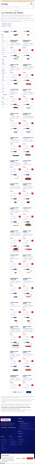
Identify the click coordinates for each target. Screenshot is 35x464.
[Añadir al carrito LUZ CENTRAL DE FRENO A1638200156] (32, 75)
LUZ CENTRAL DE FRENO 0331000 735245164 (14, 376)
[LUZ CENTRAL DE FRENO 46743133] (15, 58)
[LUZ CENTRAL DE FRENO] (15, 83)
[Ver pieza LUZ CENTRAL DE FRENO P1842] (27, 146)
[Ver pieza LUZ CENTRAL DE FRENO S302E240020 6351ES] (14, 50)
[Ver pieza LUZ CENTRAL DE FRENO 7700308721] (14, 217)
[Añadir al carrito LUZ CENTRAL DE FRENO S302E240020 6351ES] (20, 50)
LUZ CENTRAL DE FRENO (14, 89)
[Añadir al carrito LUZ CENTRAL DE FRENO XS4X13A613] (20, 169)
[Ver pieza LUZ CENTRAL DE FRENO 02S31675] (14, 123)
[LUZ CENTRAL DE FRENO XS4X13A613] (15, 155)
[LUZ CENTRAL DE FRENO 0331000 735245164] (15, 369)
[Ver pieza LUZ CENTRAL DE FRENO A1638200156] (27, 75)
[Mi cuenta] (28, 4)
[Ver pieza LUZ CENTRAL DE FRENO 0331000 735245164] (14, 385)
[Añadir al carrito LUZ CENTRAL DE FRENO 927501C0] (32, 385)
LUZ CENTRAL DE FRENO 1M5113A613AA (27, 114)
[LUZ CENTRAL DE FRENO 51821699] (15, 132)
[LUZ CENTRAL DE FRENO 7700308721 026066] (28, 34)
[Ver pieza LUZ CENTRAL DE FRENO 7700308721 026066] (27, 50)
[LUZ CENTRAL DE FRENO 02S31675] (15, 107)
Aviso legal (11, 439)
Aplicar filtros (2, 463)
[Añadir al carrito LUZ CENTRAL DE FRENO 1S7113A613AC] (32, 288)
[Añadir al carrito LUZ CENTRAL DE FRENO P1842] (32, 146)
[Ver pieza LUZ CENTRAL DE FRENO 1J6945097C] (14, 241)
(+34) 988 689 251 (27, 425)
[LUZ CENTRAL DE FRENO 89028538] (15, 345)
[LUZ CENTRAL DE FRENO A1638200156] (28, 58)
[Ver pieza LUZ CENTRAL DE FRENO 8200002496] (27, 312)
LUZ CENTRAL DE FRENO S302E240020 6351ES (14, 41)
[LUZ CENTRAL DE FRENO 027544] (28, 249)
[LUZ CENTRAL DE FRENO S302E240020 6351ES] (15, 34)
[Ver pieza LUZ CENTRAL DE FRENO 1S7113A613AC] (27, 288)
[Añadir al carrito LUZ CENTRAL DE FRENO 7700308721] (20, 217)
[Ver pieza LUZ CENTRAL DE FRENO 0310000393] (27, 241)
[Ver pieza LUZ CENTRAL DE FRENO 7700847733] (27, 193)
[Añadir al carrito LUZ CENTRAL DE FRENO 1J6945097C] (20, 241)
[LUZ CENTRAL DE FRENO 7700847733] (28, 178)
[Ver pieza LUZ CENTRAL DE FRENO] (14, 99)
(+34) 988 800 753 (22, 425)
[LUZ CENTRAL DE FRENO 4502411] (28, 320)
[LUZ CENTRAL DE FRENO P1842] (28, 132)
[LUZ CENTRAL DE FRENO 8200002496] (28, 296)
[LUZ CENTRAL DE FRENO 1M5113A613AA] (28, 107)
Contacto (2, 446)
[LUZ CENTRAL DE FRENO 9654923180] (15, 178)
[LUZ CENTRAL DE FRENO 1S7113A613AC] (28, 272)
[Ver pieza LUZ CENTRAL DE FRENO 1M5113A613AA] (27, 123)
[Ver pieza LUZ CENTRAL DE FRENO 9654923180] (14, 193)
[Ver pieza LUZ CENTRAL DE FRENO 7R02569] (14, 337)
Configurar (24, 458)
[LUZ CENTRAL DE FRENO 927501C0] (28, 369)
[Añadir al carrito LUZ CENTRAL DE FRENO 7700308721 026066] (32, 50)
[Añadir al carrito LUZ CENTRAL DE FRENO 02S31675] (20, 123)
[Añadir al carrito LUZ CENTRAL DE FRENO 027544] (32, 264)
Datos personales (21, 439)
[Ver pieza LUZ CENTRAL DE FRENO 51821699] (14, 146)
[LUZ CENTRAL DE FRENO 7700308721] (15, 202)
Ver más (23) (5, 94)
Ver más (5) (5, 56)
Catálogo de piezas (3, 439)
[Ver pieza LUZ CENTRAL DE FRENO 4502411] (27, 337)
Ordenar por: (4, 25)
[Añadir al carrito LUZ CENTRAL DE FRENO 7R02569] (20, 337)
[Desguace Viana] (6, 419)
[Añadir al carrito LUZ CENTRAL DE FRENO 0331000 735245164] (20, 385)
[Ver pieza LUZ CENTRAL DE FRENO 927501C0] (27, 385)
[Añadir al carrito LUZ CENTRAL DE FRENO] (20, 99)
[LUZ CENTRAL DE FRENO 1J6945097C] (15, 225)
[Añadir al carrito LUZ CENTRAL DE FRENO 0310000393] (32, 241)
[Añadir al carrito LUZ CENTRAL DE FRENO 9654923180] (20, 193)
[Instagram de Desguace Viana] (22, 433)
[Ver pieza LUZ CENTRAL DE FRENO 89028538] (14, 361)
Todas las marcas (3, 448)
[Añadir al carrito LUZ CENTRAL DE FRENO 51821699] (20, 146)
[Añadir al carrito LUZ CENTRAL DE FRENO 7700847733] (32, 193)
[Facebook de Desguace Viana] (19, 433)
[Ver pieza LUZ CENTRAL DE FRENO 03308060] (27, 99)
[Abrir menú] (33, 4)
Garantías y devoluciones (13, 444)
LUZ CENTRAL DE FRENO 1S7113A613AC (27, 279)
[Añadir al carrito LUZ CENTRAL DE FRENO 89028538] (20, 361)
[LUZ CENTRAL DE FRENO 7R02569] (15, 320)
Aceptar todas (30, 458)
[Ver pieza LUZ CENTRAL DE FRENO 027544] (27, 264)
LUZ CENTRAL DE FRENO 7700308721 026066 (27, 41)
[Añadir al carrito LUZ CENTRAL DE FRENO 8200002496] (32, 312)
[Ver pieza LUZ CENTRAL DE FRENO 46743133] (14, 75)
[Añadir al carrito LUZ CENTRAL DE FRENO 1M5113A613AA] (32, 123)
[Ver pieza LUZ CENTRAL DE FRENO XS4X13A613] (14, 169)
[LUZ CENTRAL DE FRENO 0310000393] (28, 225)
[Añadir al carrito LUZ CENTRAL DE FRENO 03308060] (32, 99)
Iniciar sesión (20, 444)
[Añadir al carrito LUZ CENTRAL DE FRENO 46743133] (20, 75)
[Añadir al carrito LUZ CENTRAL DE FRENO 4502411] (32, 337)
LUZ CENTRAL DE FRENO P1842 (28, 137)
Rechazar (18, 458)
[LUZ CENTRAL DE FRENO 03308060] (28, 83)
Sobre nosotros (3, 444)
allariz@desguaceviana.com (23, 427)
